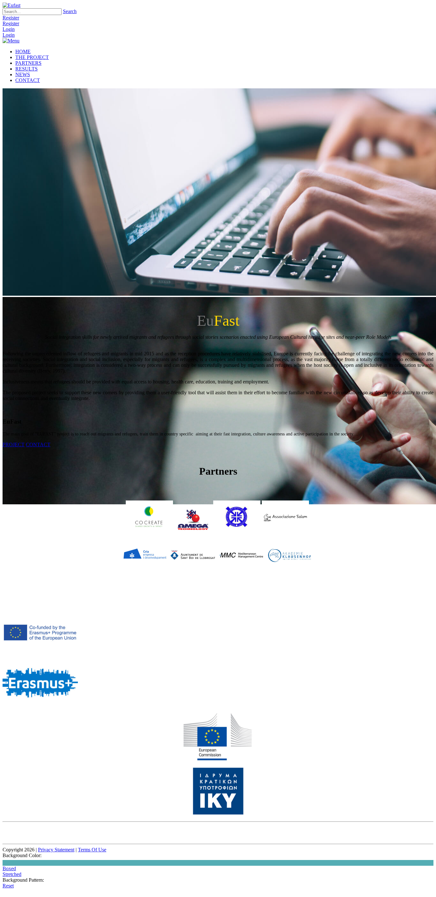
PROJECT (14, 444)
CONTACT (38, 444)
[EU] (218, 759)
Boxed (9, 868)
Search (70, 11)
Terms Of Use (92, 849)
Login (9, 29)
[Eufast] (11, 5)
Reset (8, 885)
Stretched (12, 874)
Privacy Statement (56, 849)
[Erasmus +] (40, 655)
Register (11, 17)
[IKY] (218, 813)
